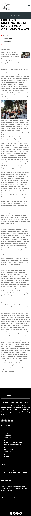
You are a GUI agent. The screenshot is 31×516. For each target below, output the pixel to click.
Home (6, 432)
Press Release (8, 446)
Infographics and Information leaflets (15, 442)
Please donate (8, 454)
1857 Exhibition (8, 435)
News (5, 453)
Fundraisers (7, 440)
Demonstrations (8, 439)
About (6, 433)
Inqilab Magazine (9, 449)
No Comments (7, 44)
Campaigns (7, 437)
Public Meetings (8, 447)
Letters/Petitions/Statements (12, 444)
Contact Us (7, 456)
